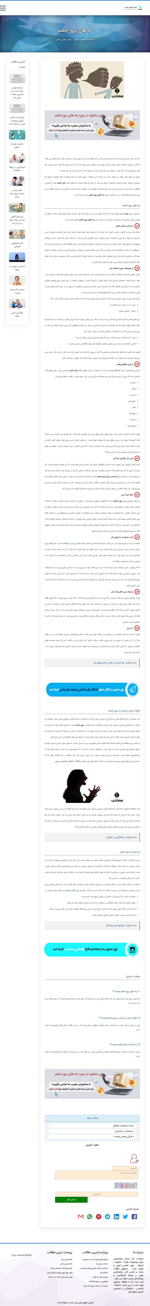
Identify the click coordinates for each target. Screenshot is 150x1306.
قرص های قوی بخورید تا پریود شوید (59, 1272)
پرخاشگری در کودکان (115, 837)
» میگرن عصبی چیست (124, 1136)
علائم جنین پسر (66, 1259)
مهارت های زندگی (63, 39)
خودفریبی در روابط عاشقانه (98, 1281)
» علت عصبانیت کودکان (123, 1126)
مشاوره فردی (79, 39)
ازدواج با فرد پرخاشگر (115, 925)
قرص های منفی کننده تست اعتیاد (60, 1277)
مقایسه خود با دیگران (100, 1277)
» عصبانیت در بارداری (124, 1131)
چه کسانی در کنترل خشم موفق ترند (108, 663)
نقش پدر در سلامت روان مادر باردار (95, 1285)
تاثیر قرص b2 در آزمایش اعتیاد (61, 1268)
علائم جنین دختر (66, 1263)
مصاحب (90, 39)
